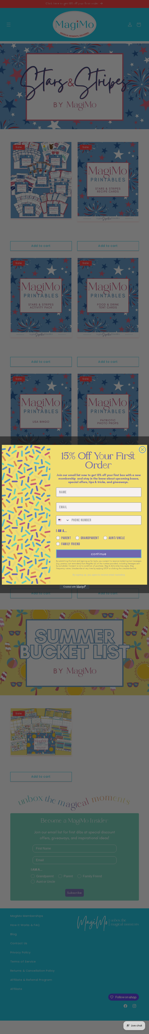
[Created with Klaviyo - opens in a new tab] (74, 587)
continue (98, 554)
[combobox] (63, 520)
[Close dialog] (142, 449)
